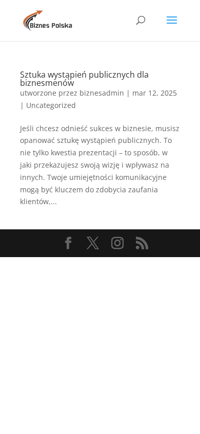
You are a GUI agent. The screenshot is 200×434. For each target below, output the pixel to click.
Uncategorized (51, 105)
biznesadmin (101, 93)
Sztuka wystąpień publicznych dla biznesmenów (84, 78)
